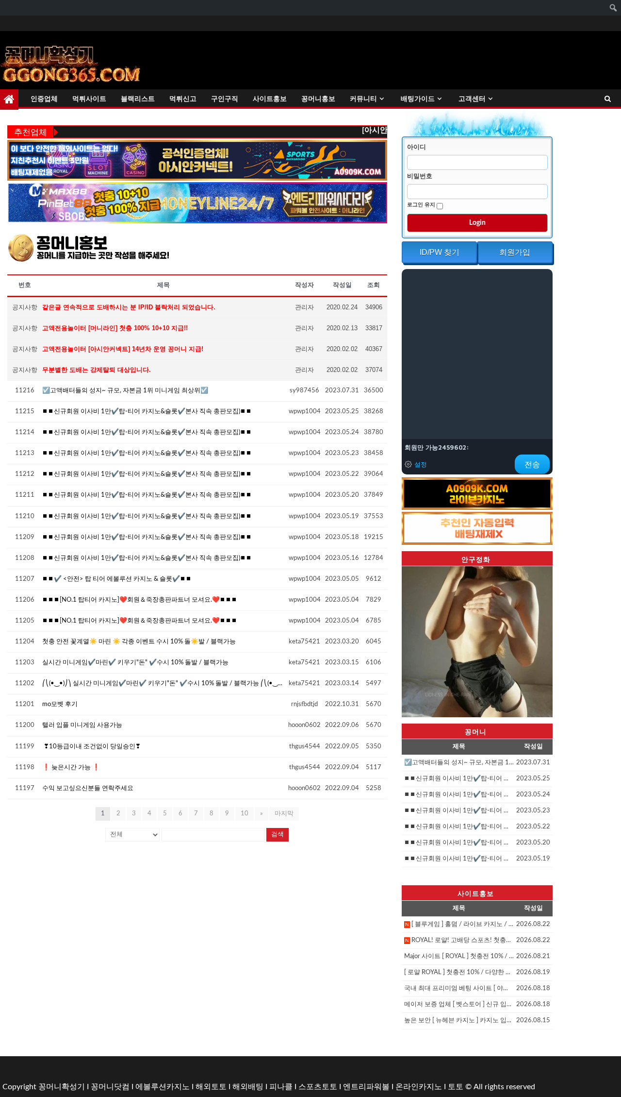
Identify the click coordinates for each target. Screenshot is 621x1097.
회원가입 (514, 252)
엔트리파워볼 (366, 1087)
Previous (384, 639)
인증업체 (44, 98)
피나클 (281, 1087)
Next (569, 639)
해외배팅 (247, 1087)
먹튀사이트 (89, 98)
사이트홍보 (270, 98)
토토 (455, 1087)
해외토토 (211, 1087)
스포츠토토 (317, 1087)
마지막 (284, 813)
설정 (420, 464)
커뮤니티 (363, 98)
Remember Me (422, 204)
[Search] (608, 99)
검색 (277, 834)
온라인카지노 (418, 1087)
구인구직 (224, 98)
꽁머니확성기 (61, 1087)
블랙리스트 (138, 98)
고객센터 (472, 98)
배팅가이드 (418, 98)
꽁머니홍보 (318, 98)
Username (417, 147)
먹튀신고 (182, 98)
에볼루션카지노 (162, 1087)
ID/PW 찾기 (439, 252)
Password (421, 176)
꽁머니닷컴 (110, 1087)
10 (244, 813)
